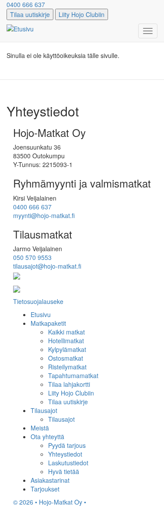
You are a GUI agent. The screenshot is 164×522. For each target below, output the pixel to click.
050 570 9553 (32, 257)
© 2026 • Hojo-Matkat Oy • (49, 502)
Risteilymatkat (67, 366)
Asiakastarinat (50, 480)
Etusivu (41, 314)
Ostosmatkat (65, 358)
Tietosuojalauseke (38, 301)
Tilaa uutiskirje (30, 14)
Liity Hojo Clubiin (82, 14)
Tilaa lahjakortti (69, 384)
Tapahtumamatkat (73, 375)
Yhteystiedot (65, 454)
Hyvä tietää (63, 471)
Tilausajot (44, 410)
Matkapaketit (48, 323)
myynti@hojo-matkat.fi (44, 215)
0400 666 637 (26, 4)
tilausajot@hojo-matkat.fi (47, 266)
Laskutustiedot (68, 462)
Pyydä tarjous (67, 445)
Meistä (40, 427)
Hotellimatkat (66, 340)
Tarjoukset (45, 488)
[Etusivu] (20, 28)
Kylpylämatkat (67, 349)
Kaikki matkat (66, 332)
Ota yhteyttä (47, 436)
